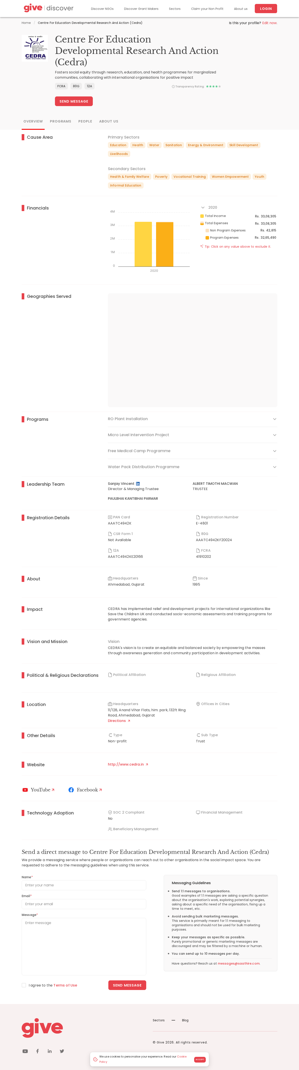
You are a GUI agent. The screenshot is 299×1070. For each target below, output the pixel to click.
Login (266, 8)
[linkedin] (49, 1052)
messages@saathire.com (239, 963)
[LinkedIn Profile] (138, 483)
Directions (117, 720)
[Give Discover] (48, 9)
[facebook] (37, 1052)
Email (27, 896)
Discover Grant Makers (141, 9)
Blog (185, 1020)
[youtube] (25, 1052)
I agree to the (53, 985)
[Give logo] (84, 1028)
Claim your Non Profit (207, 9)
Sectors (175, 9)
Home (26, 23)
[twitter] (61, 1052)
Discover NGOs (102, 9)
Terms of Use (65, 985)
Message (30, 915)
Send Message (74, 101)
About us (241, 9)
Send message (127, 985)
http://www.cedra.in (126, 764)
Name (27, 877)
